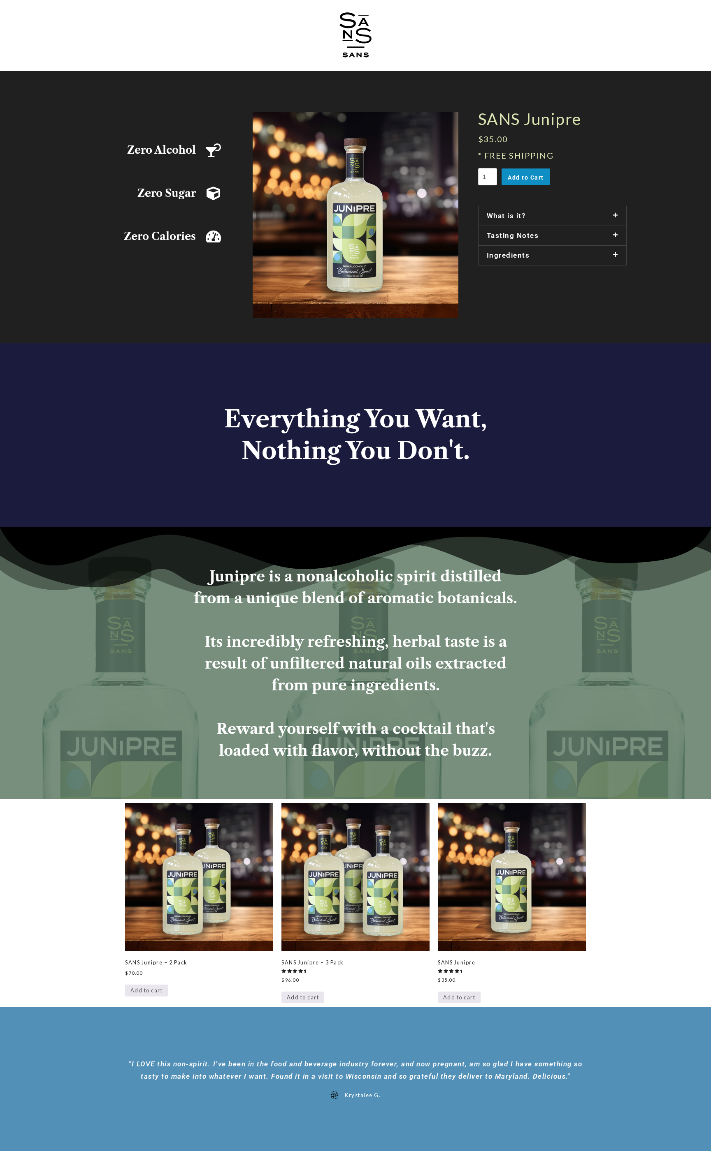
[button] (552, 216)
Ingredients (508, 255)
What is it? (506, 216)
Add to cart (146, 990)
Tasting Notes (513, 235)
